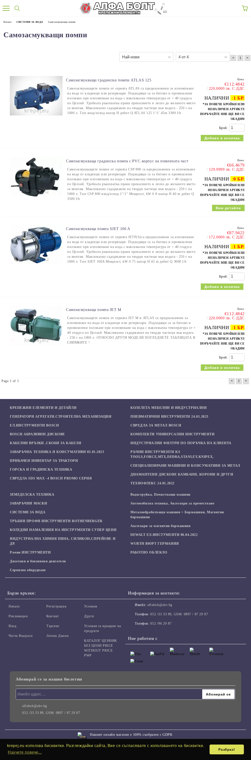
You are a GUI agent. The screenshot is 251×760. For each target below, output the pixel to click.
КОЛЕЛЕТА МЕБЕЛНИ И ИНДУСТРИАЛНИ (168, 408)
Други (89, 616)
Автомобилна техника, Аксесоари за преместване (172, 503)
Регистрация (56, 606)
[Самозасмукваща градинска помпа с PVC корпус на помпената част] (36, 199)
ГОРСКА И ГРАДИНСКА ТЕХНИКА (41, 469)
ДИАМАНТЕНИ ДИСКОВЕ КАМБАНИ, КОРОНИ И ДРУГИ (181, 474)
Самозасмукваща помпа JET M (93, 310)
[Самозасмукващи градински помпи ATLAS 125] (36, 118)
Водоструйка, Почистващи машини (160, 494)
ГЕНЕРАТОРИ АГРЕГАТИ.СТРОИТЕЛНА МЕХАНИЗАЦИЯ (61, 416)
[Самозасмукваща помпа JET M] (36, 347)
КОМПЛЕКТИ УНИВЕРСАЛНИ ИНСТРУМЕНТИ (172, 434)
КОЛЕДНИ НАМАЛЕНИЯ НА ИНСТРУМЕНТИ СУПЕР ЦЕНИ (63, 530)
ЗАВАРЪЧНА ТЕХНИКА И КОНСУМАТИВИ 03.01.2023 (57, 452)
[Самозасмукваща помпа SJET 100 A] (36, 266)
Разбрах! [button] (226, 749)
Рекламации (18, 616)
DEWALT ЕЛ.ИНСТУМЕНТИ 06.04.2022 (164, 535)
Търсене (52, 626)
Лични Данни (57, 636)
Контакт (52, 616)
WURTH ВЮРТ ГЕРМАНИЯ (154, 543)
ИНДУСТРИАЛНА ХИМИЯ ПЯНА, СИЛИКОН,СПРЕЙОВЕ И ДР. (62, 541)
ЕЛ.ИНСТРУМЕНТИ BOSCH (34, 425)
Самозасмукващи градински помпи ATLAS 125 (108, 80)
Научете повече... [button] (25, 752)
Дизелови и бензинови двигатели (38, 561)
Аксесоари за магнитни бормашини (160, 526)
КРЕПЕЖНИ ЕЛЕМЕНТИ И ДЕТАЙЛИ (43, 408)
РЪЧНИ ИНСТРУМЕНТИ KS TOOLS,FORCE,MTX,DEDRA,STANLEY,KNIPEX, (172, 454)
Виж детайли (228, 208)
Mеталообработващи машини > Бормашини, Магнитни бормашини (177, 514)
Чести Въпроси (21, 636)
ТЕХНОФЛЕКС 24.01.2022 (152, 483)
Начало (14, 606)
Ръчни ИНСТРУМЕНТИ (30, 552)
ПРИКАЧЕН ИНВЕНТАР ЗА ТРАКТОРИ (44, 461)
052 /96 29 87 (160, 623)
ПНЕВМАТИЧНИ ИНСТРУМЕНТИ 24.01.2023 (169, 416)
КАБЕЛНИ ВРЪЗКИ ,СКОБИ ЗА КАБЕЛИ (45, 443)
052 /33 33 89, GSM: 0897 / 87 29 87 (179, 614)
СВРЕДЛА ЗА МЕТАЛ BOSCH (155, 425)
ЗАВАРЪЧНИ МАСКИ (28, 503)
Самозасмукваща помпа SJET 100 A (98, 229)
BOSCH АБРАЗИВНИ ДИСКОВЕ (37, 434)
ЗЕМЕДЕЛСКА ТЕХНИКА (32, 494)
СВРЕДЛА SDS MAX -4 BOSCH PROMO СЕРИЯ (51, 478)
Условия (90, 606)
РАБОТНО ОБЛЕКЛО (148, 552)
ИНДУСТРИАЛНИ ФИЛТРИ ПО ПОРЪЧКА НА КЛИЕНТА (180, 443)
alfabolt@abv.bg (159, 605)
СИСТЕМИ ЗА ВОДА (27, 512)
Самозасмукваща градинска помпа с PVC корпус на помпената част (127, 161)
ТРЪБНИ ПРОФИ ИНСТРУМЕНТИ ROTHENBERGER (56, 521)
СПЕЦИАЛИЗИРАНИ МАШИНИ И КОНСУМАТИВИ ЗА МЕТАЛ (185, 465)
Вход (12, 626)
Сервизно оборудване (28, 570)
